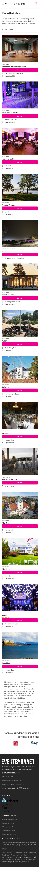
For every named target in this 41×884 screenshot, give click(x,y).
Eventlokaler (6, 64)
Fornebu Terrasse (9, 205)
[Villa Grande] (20, 505)
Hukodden (6, 663)
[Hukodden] (20, 645)
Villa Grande (6, 523)
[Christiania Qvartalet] (20, 94)
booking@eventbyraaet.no (11, 780)
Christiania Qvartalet (10, 113)
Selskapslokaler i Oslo (9, 819)
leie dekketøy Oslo (22, 842)
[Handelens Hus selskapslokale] (20, 48)
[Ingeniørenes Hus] (20, 141)
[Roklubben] (20, 415)
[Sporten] (20, 597)
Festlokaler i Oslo (8, 823)
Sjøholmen (6, 387)
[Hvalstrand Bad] (20, 277)
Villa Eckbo (6, 569)
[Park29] (20, 323)
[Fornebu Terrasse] (20, 187)
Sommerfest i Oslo (20, 853)
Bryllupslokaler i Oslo (9, 834)
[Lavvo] (20, 233)
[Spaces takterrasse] (20, 461)
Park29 (4, 341)
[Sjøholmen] (20, 369)
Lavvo (4, 251)
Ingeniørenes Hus (8, 159)
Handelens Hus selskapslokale (14, 67)
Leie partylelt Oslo (8, 842)
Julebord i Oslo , (8, 853)
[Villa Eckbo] (20, 551)
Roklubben (6, 433)
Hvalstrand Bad (8, 295)
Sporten (5, 615)
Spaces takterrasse (9, 479)
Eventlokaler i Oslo (8, 831)
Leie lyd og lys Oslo (19, 845)
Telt (13, 249)
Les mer (19, 70)
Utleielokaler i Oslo (8, 827)
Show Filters (9, 30)
